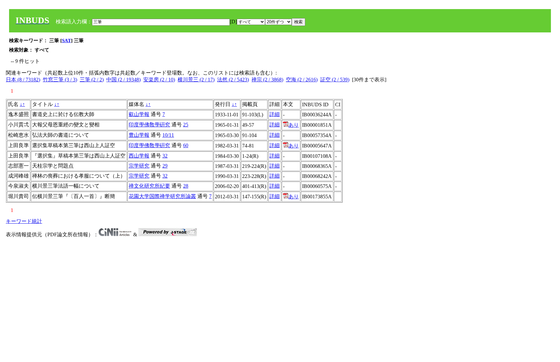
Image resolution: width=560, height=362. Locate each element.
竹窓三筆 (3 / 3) (60, 79)
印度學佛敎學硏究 (149, 124)
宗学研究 (139, 166)
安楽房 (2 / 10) (159, 79)
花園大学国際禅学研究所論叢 (162, 196)
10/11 (168, 135)
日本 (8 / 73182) (23, 79)
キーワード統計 (24, 221)
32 (165, 155)
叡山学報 (139, 114)
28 (185, 186)
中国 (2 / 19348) (123, 79)
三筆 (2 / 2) (92, 79)
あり (293, 125)
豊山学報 (139, 135)
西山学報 (139, 155)
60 (185, 145)
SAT (66, 40)
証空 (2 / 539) (334, 79)
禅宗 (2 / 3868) (267, 79)
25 (185, 124)
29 (165, 166)
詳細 (274, 114)
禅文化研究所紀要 (149, 186)
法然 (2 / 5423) (233, 79)
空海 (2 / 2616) (302, 79)
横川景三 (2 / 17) (196, 79)
